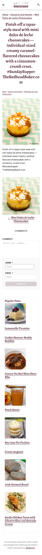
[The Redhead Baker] (21, 5)
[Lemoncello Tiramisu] (21, 313)
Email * (9, 273)
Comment (7, 239)
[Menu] (3, 5)
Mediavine (30, 548)
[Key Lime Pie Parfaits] (21, 427)
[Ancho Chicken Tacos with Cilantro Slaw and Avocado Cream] (21, 502)
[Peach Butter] (21, 395)
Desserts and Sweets (21, 14)
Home (5, 14)
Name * (9, 263)
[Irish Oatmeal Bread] (21, 469)
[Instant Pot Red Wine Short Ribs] (21, 358)
